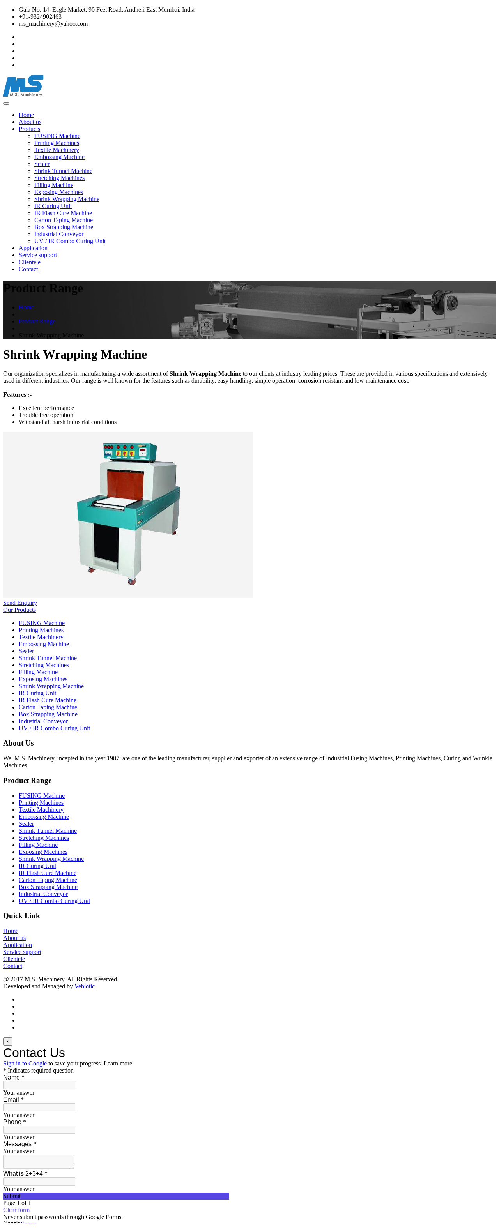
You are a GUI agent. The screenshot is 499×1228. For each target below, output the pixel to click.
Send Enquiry (20, 602)
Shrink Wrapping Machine (66, 199)
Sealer (42, 164)
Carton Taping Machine (63, 220)
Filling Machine (53, 185)
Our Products (19, 609)
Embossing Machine (59, 157)
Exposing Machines (58, 192)
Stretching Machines (59, 178)
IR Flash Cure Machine (63, 213)
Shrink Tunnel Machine (63, 171)
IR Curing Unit (53, 206)
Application (33, 248)
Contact (28, 269)
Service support (38, 255)
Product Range (37, 321)
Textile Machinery (56, 150)
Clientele (30, 262)
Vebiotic (84, 986)
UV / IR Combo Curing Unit (70, 241)
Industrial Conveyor (58, 234)
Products (29, 128)
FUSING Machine (57, 136)
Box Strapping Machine (63, 227)
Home (26, 114)
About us (30, 121)
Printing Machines (56, 143)
